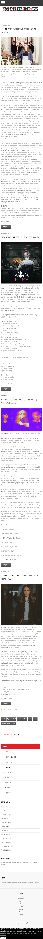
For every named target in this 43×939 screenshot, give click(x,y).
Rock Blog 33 (25, 923)
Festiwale (8, 772)
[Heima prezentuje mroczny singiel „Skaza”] (21, 51)
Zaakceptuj (3, 938)
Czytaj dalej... (6, 226)
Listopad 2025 (6, 842)
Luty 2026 (4, 830)
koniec (13, 723)
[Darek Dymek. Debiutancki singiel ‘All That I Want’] (21, 604)
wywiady (3, 864)
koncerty (19, 862)
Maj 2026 (4, 819)
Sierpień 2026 (6, 807)
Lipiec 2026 (5, 811)
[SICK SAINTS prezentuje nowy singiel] (21, 263)
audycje (3, 862)
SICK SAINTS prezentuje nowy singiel (20, 237)
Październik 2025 (6, 846)
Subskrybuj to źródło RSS (10, 710)
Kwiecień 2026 (6, 822)
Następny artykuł (6, 723)
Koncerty (8, 777)
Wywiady (8, 783)
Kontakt (8, 793)
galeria (14, 862)
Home (6, 752)
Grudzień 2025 (6, 838)
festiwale (8, 862)
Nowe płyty (8, 762)
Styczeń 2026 (5, 834)
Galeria (7, 767)
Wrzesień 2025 (6, 850)
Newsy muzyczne (10, 757)
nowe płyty (35, 862)
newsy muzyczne (27, 862)
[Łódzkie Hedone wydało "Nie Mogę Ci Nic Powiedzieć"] (21, 419)
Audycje (7, 788)
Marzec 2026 (5, 826)
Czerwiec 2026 (6, 815)
